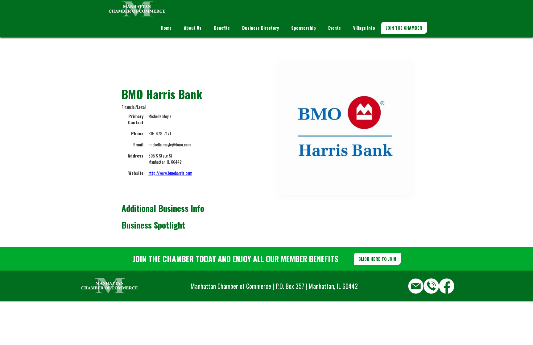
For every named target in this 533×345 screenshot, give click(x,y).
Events (334, 27)
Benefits (222, 27)
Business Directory (260, 27)
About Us (192, 27)
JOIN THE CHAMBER (404, 27)
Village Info (364, 27)
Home (166, 27)
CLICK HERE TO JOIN (377, 258)
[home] (137, 9)
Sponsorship (303, 27)
